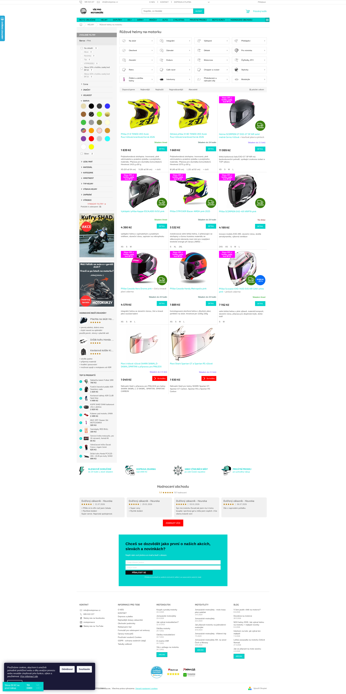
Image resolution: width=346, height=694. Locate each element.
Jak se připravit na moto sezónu (247, 649)
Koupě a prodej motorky (166, 610)
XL (175, 247)
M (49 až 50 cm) (177, 169)
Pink (89, 41)
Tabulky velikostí (125, 644)
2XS (221, 247)
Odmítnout (67, 669)
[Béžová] (83, 106)
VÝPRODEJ (90, 63)
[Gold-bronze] (107, 114)
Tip (87, 59)
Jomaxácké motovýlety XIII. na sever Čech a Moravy (210, 641)
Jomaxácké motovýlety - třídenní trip (210, 633)
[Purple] (83, 138)
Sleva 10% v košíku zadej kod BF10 (97, 68)
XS (220, 169)
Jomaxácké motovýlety (166, 616)
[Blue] (107, 106)
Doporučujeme (128, 89)
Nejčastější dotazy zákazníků (130, 620)
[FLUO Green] (99, 114)
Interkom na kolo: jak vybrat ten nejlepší (247, 632)
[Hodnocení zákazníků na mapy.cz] (189, 672)
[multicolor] (83, 130)
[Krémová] (107, 122)
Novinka (89, 56)
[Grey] (91, 122)
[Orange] (91, 130)
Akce (88, 52)
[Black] (91, 106)
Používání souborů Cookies (130, 637)
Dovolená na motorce (243, 616)
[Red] (91, 138)
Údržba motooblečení (165, 635)
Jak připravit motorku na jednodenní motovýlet (210, 626)
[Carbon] (91, 114)
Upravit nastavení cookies (146, 688)
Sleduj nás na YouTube (93, 626)
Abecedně (193, 89)
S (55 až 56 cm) (145, 169)
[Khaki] (99, 122)
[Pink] (99, 130)
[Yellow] (91, 147)
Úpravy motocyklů (125, 634)
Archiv (162, 654)
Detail (162, 149)
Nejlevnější (145, 89)
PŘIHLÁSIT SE (139, 572)
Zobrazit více (173, 523)
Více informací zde (29, 676)
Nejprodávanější (176, 89)
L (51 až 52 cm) (193, 169)
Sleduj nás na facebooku (94, 618)
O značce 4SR (162, 641)
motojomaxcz (89, 622)
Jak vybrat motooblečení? (167, 622)
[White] (83, 147)
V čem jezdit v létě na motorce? (247, 610)
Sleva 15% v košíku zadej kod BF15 (97, 75)
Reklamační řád (124, 627)
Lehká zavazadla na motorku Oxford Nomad (249, 641)
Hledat (198, 11)
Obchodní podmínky (126, 623)
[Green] (83, 122)
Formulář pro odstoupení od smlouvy (134, 630)
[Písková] (107, 130)
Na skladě (90, 48)
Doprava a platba (182, 2)
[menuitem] (87, 20)
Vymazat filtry (95, 204)
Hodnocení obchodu (173, 486)
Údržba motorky (163, 628)
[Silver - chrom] (99, 138)
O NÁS (152, 2)
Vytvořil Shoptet (260, 688)
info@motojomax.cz (91, 610)
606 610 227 (88, 614)
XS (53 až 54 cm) (128, 169)
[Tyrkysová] (107, 138)
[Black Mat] (99, 106)
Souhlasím (84, 669)
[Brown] (83, 114)
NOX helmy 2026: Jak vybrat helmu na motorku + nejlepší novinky (249, 623)
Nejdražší (159, 89)
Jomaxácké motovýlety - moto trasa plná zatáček (210, 611)
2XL (180, 247)
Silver (88, 154)
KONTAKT (164, 2)
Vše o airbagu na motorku (167, 647)
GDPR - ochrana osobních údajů (132, 641)
